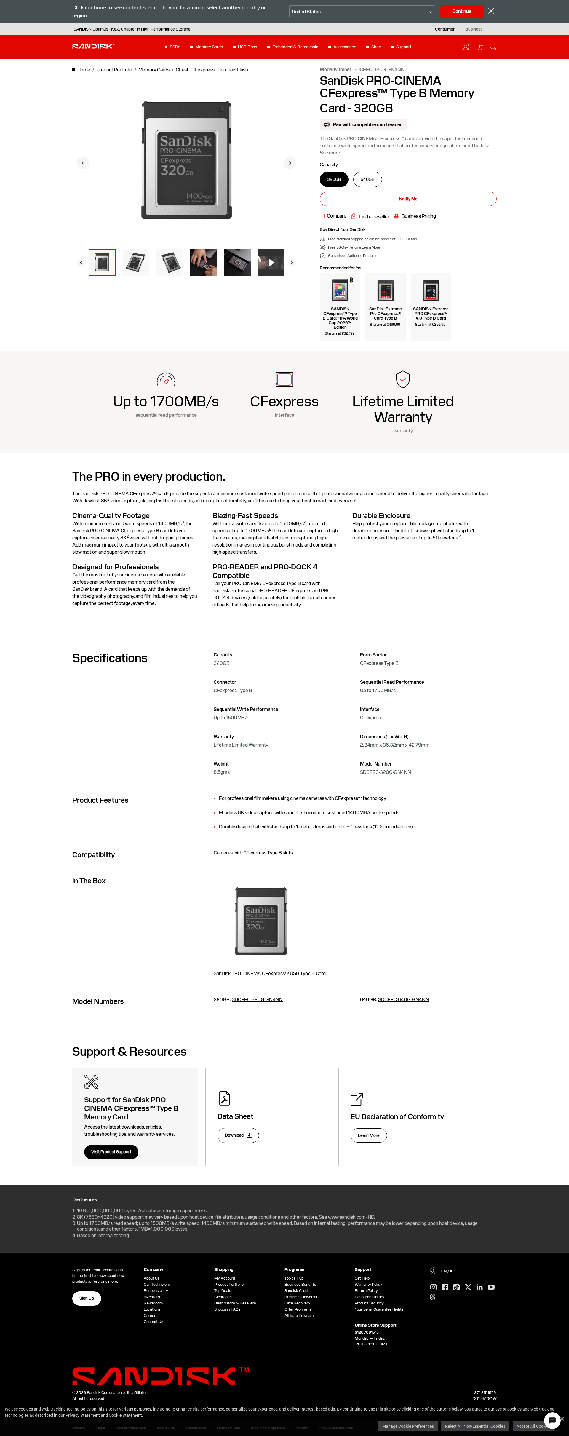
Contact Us (153, 1321)
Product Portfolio (229, 1284)
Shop (376, 46)
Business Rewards (300, 1296)
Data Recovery (297, 1303)
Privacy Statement (82, 1415)
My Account (224, 1278)
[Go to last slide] (83, 163)
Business (473, 29)
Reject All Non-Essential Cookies (475, 1426)
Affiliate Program (299, 1315)
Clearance (223, 1296)
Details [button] (411, 239)
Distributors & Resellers (235, 1303)
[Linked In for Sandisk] (480, 1287)
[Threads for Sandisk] (432, 1297)
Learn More (369, 1135)
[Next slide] (290, 163)
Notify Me (408, 199)
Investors (152, 1296)
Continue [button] (461, 11)
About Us (152, 1278)
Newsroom (153, 1303)
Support (403, 46)
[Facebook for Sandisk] (445, 1287)
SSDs (175, 46)
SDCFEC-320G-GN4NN (257, 999)
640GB (368, 179)
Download (234, 1135)
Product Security (369, 1303)
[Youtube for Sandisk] (491, 1287)
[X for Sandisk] (468, 1287)
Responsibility (156, 1290)
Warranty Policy (368, 1284)
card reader (389, 125)
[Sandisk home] (93, 46)
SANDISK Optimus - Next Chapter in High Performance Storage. (132, 29)
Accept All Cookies (534, 1426)
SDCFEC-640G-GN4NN (403, 999)
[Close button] (491, 11)
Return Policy (366, 1290)
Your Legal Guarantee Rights (380, 1309)
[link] (333, 216)
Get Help (362, 1278)
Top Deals (222, 1290)
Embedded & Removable (295, 46)
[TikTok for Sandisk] (456, 1287)
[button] (102, 262)
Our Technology (157, 1284)
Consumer (445, 29)
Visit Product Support (111, 1151)
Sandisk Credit (297, 1290)
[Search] (493, 46)
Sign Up (86, 1298)
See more (330, 153)
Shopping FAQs (227, 1309)
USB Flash (247, 46)
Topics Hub (293, 1278)
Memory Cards (209, 46)
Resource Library (369, 1296)
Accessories (344, 46)
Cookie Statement (125, 1415)
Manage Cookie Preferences (408, 1426)
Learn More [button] (371, 247)
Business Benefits (300, 1284)
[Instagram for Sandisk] (433, 1287)
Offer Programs (297, 1309)
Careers (151, 1315)
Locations (152, 1309)
